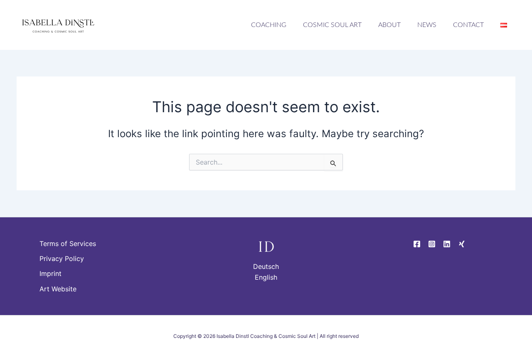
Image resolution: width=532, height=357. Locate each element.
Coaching (268, 25)
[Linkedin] (447, 244)
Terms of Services (67, 243)
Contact (468, 25)
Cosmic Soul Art (332, 25)
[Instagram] (432, 244)
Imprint (50, 273)
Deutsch (266, 266)
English (266, 277)
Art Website (57, 289)
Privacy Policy (61, 258)
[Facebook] (417, 244)
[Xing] (462, 244)
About (389, 25)
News (426, 25)
